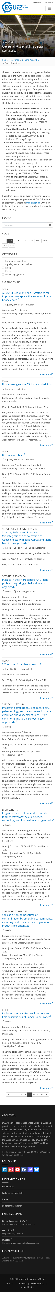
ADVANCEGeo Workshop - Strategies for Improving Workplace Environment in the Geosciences (26, 296)
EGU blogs (7, 1230)
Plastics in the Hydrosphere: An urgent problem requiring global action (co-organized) (25, 583)
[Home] (15, 7)
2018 (12, 245)
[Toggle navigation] (49, 8)
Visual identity (27, 1287)
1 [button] (12, 1094)
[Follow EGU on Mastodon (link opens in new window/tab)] (30, 1170)
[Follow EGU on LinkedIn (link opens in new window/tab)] (4, 1170)
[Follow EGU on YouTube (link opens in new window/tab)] (17, 1170)
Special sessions (12, 63)
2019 (5, 245)
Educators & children (12, 1205)
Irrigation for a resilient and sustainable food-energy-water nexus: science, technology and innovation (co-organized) (26, 816)
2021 (38, 240)
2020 (45, 240)
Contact (9, 1283)
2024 (24, 240)
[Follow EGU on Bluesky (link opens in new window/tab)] (36, 1170)
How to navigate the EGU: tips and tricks (26, 384)
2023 (31, 240)
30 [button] (42, 1094)
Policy (8, 271)
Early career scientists (15, 260)
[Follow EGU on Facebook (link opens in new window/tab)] (24, 1170)
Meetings (14, 60)
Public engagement (14, 274)
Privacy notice (37, 1283)
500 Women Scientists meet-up (20, 664)
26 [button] (25, 1094)
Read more (45, 374)
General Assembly (30, 60)
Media (8, 267)
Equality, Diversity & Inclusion (19, 264)
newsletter (28, 1257)
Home (5, 60)
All (4, 240)
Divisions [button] (48, 2)
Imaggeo (6, 1239)
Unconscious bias (12, 455)
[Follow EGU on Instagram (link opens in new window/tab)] (11, 1170)
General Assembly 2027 (13, 1221)
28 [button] (34, 1094)
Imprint (22, 1283)
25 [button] (21, 1094)
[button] (50, 224)
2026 (10, 240)
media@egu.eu (33, 202)
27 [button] (29, 1094)
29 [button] (38, 1094)
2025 (17, 240)
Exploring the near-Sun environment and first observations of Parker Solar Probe (26, 1015)
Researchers (8, 1186)
